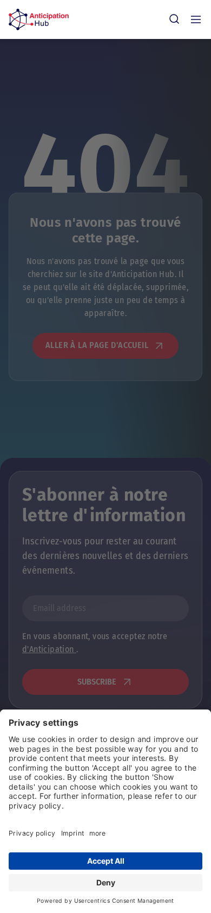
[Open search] (174, 19)
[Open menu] (195, 19)
